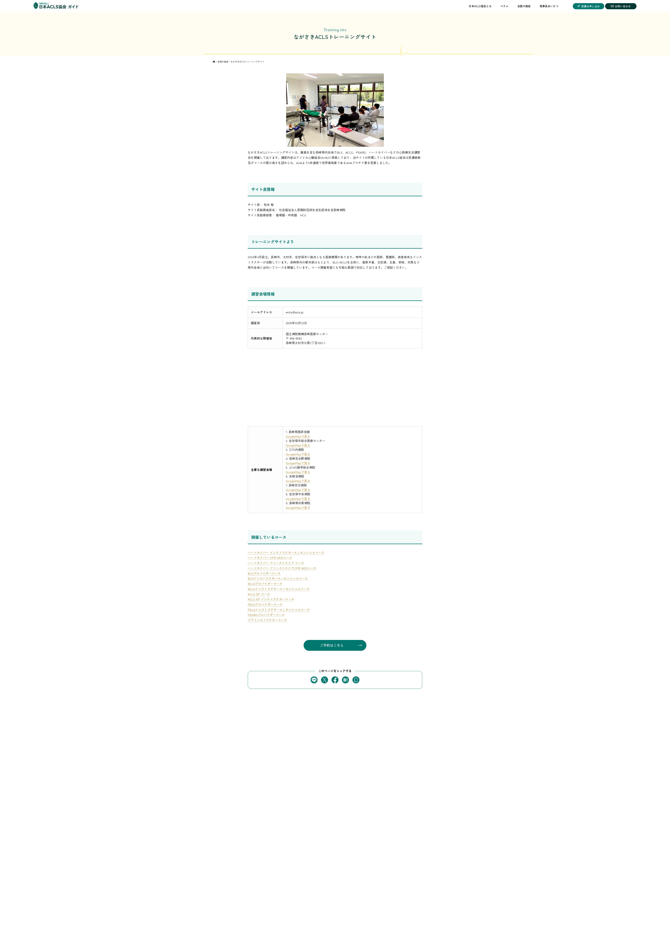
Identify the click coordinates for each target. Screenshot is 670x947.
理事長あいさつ (549, 6)
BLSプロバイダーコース (264, 573)
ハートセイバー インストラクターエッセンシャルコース (286, 552)
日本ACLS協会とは (480, 6)
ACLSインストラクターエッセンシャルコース (279, 589)
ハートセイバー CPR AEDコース (270, 557)
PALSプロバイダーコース (265, 604)
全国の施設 (524, 6)
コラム (504, 6)
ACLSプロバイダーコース (265, 583)
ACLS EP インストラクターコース (271, 599)
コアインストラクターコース (267, 620)
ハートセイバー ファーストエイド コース (276, 563)
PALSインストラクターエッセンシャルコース (279, 609)
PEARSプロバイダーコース (266, 615)
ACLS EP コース (259, 594)
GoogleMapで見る (298, 436)
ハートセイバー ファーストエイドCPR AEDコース (282, 568)
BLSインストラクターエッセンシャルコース (278, 578)
